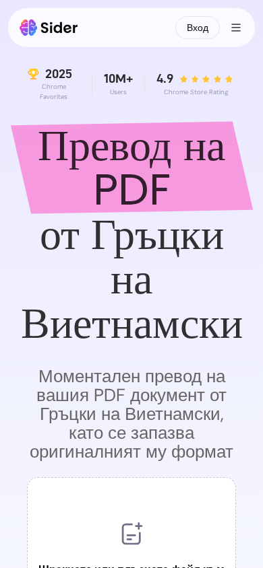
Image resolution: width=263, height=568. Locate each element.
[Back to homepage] (49, 27)
